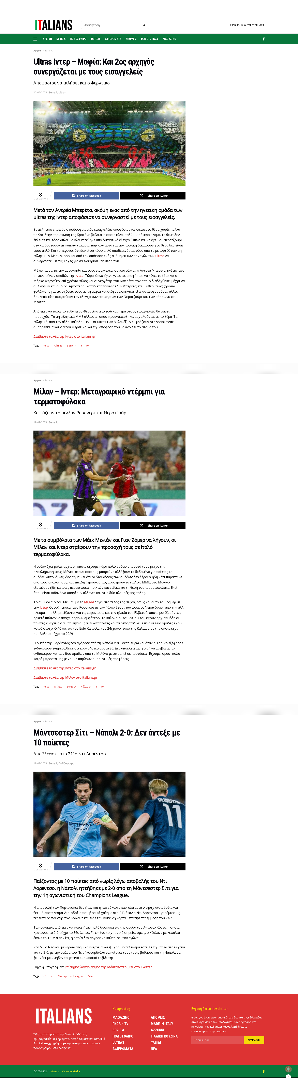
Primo (85, 345)
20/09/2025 (40, 92)
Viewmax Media (71, 1071)
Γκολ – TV (120, 1023)
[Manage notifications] (288, 1069)
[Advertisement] (229, 134)
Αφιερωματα (113, 39)
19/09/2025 (40, 422)
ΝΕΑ (154, 1049)
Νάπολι (48, 976)
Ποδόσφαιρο (66, 763)
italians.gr (54, 1071)
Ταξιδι (156, 1042)
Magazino (169, 39)
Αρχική (37, 50)
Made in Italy (149, 39)
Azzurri (157, 1030)
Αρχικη (47, 39)
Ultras (96, 39)
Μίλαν (58, 686)
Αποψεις (131, 39)
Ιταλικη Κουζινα (164, 1036)
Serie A (60, 39)
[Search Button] (145, 25)
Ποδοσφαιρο (78, 39)
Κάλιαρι (86, 686)
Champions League (70, 976)
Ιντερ (46, 345)
